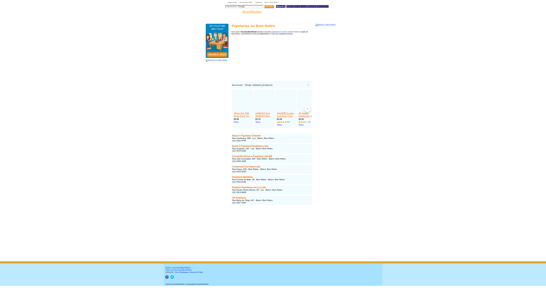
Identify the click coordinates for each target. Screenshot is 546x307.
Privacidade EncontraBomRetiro (198, 284)
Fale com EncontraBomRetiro (179, 270)
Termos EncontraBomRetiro (175, 284)
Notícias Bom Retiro (246, 2)
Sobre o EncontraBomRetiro (178, 267)
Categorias (258, 2)
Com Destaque (181, 272)
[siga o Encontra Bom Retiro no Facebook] (167, 278)
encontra (244, 12)
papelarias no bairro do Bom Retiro (285, 32)
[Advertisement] (271, 56)
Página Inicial (232, 2)
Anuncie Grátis (196, 272)
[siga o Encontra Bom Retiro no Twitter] (172, 278)
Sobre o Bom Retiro (271, 2)
